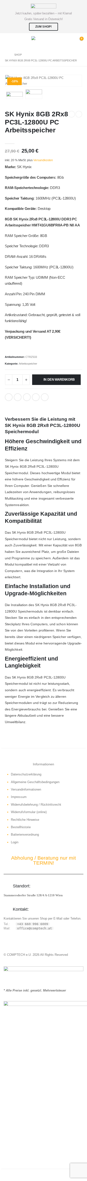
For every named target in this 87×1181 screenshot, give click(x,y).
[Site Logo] (43, 41)
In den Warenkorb (59, 379)
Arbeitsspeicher (28, 363)
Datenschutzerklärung (26, 774)
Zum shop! (43, 26)
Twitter (18, 397)
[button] (8, 41)
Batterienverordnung (25, 834)
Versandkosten (43, 160)
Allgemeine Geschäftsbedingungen (35, 782)
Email (45, 397)
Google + (36, 397)
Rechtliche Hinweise (25, 819)
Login (14, 842)
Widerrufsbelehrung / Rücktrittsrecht (36, 804)
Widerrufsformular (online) (29, 812)
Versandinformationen (26, 789)
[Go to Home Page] (6, 55)
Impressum (19, 797)
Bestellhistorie (21, 827)
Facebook (9, 397)
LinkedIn (27, 397)
